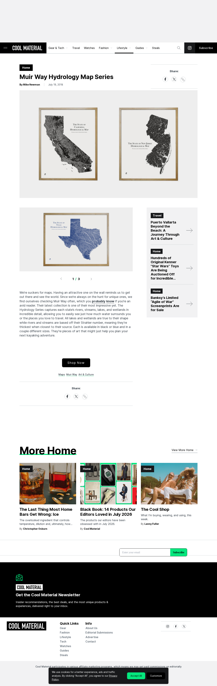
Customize (156, 675)
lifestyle (65, 637)
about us (91, 628)
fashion (65, 632)
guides (64, 650)
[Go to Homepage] (27, 48)
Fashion (104, 48)
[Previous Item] (61, 278)
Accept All (136, 675)
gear (63, 628)
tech (63, 641)
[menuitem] (58, 47)
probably (98, 301)
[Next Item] (91, 278)
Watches (89, 48)
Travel (76, 48)
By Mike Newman (29, 84)
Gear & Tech (56, 48)
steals (156, 48)
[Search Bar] (178, 47)
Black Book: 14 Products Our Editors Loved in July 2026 (108, 512)
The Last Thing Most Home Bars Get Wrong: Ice (45, 512)
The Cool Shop (155, 509)
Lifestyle (122, 48)
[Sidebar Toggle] (5, 48)
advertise (91, 637)
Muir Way (71, 374)
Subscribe (206, 48)
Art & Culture (86, 374)
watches (65, 646)
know (110, 301)
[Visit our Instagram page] (190, 48)
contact (90, 641)
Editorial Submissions (99, 632)
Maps (61, 374)
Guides (139, 48)
